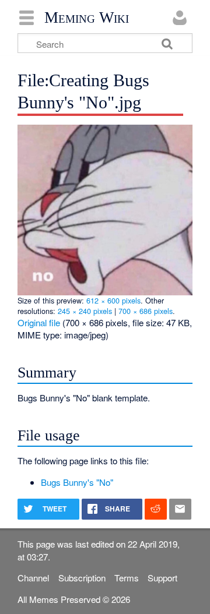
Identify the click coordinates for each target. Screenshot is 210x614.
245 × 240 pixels (85, 310)
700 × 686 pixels (145, 310)
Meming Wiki (86, 17)
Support (162, 577)
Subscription (82, 577)
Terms (126, 577)
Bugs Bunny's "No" (77, 482)
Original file (39, 322)
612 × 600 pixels (113, 300)
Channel (33, 577)
